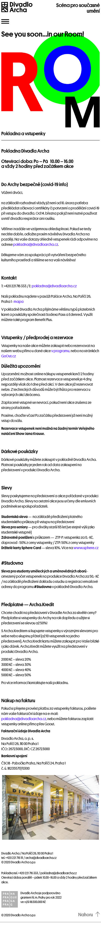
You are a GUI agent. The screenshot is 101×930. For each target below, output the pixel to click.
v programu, (60, 351)
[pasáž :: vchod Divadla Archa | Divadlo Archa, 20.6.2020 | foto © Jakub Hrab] (50, 807)
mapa (19, 301)
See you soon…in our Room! (42, 34)
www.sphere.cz (86, 548)
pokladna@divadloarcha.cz (35, 244)
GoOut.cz (8, 356)
